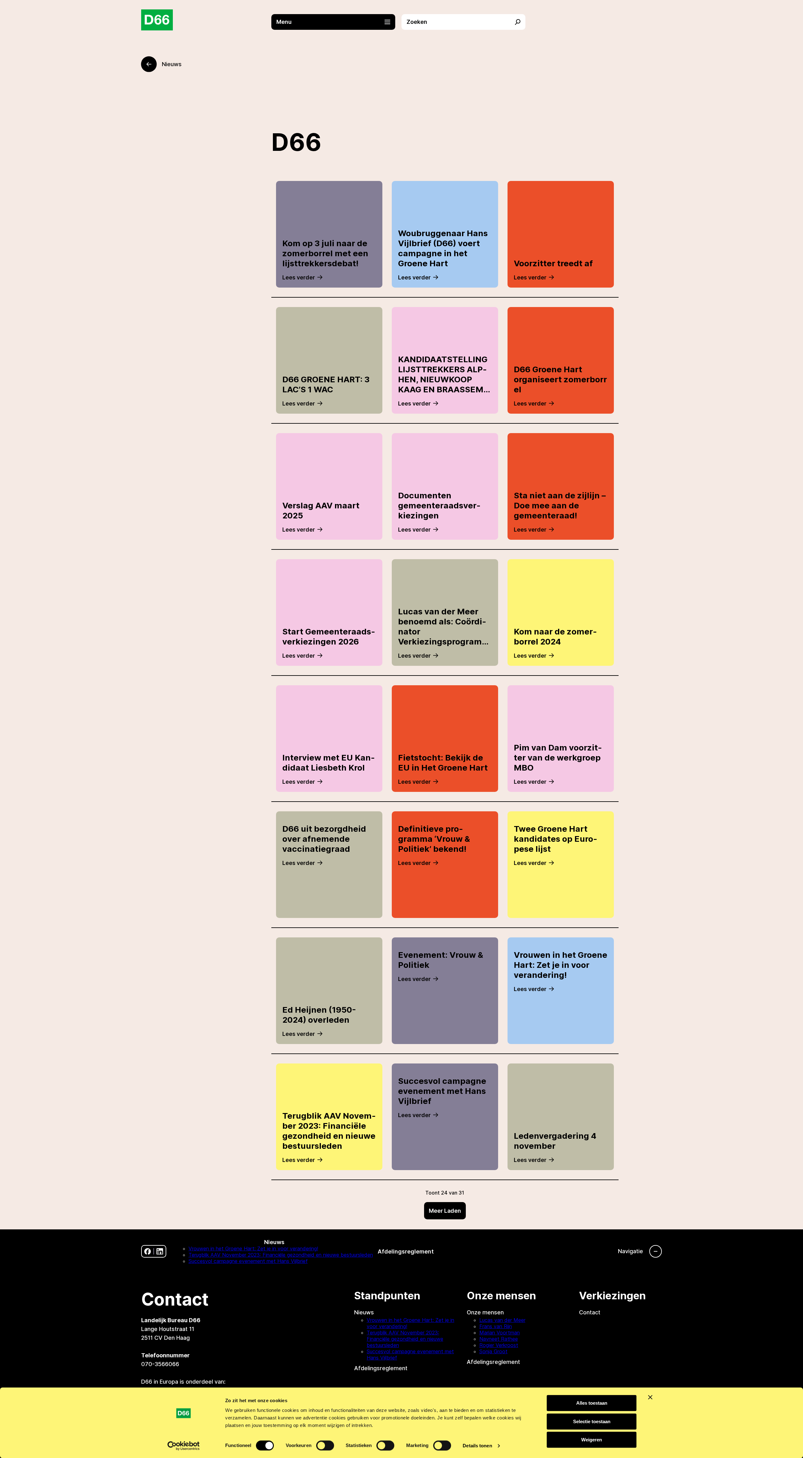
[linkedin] (160, 1251)
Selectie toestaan (591, 1421)
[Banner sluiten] (650, 1397)
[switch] (325, 1445)
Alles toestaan (591, 1403)
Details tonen (477, 1445)
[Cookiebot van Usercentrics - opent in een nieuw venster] (183, 1445)
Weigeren (591, 1439)
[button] (336, 22)
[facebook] (147, 1251)
